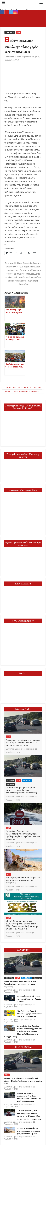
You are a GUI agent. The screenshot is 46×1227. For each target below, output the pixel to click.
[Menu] (3, 2)
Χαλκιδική (10, 784)
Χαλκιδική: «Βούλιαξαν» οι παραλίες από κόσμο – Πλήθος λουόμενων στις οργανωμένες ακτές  (23, 742)
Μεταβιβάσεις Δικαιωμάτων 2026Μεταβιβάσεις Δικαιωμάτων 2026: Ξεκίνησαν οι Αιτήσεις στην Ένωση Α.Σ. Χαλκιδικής (22, 925)
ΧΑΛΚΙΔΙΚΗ (27, 780)
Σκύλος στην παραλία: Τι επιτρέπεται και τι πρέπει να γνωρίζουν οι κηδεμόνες (23, 880)
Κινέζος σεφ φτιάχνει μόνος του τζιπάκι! (22, 392)
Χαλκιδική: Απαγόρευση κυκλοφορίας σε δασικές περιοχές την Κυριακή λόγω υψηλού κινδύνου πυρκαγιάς (23, 835)
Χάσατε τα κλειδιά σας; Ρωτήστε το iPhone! (23, 387)
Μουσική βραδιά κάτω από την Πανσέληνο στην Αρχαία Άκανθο (29, 999)
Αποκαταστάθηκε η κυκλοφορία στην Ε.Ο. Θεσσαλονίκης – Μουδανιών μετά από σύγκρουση (21, 790)
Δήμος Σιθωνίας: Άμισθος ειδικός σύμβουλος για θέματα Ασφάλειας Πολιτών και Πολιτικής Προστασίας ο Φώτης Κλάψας (23, 1031)
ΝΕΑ (18, 32)
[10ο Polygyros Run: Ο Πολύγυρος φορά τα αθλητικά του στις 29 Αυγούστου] (9, 1013)
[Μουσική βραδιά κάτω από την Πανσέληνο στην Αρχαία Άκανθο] (9, 998)
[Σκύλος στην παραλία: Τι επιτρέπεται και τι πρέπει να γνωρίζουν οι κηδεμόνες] (23, 860)
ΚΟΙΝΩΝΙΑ (9, 32)
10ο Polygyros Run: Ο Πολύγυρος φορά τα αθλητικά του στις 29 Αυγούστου (29, 1014)
